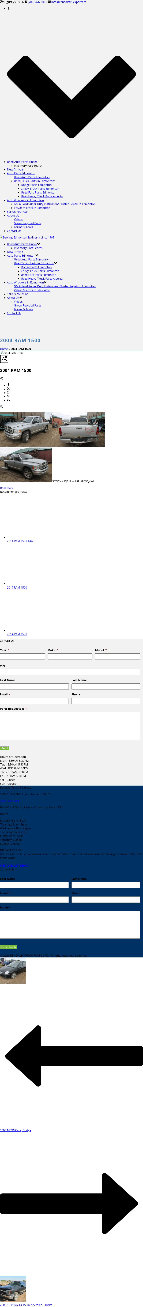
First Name (8, 680)
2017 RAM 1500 (17, 587)
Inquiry (5, 907)
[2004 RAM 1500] (0, 353)
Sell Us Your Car (17, 212)
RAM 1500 (6, 488)
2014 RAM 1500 (17, 634)
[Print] (1, 407)
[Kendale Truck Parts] (27, 237)
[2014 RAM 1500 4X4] (31, 537)
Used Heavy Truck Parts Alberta (42, 196)
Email (5, 694)
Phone (76, 694)
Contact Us (14, 231)
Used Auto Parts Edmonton (32, 177)
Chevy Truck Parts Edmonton (40, 189)
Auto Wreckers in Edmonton (25, 200)
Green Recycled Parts (27, 223)
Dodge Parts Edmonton (36, 185)
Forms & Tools (23, 227)
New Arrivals (15, 169)
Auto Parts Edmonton (21, 173)
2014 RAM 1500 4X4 (19, 541)
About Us (13, 215)
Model (101, 650)
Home (4, 349)
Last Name (79, 680)
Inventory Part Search (28, 248)
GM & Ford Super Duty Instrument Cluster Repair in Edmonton (55, 204)
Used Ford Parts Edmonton (38, 192)
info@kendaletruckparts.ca (68, 2)
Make (53, 650)
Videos (18, 219)
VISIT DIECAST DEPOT (14, 865)
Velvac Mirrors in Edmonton (32, 208)
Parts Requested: (13, 709)
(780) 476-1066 (37, 2)
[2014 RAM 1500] (31, 630)
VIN (2, 666)
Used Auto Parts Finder (22, 162)
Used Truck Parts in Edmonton (34, 181)
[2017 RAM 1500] (31, 584)
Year (4, 650)
